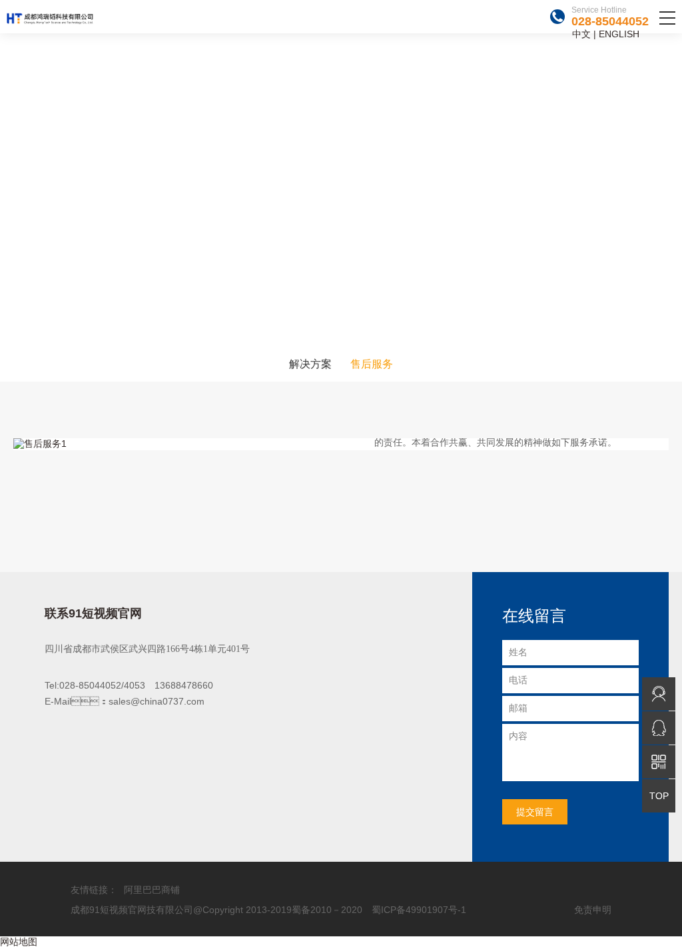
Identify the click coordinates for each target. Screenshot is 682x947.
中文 (581, 34)
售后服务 (371, 364)
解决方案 (310, 364)
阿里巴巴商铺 (152, 889)
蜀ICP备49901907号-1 (419, 909)
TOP (659, 795)
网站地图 (18, 941)
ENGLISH (619, 34)
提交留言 (534, 811)
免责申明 (592, 909)
